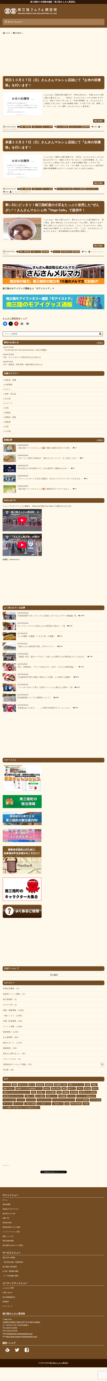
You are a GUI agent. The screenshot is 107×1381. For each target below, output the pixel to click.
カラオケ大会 (95, 1100)
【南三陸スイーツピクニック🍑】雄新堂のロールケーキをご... (44, 489)
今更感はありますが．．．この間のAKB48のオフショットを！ (44, 708)
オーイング (8, 1104)
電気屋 (7, 422)
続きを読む (98, 121)
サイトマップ (7, 1306)
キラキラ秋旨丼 (82, 1100)
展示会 (95, 1088)
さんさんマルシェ (75, 127)
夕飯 (33, 1092)
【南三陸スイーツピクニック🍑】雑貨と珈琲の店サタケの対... (44, 448)
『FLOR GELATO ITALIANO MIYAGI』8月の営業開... (25, 350)
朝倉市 (46, 1088)
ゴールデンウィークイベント (63, 1100)
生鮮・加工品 (10, 394)
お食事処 (8, 385)
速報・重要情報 (25, 127)
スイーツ (9, 403)
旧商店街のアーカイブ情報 (17, 1064)
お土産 (8, 399)
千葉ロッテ (30, 1096)
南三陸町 (74, 1092)
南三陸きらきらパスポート (13, 1096)
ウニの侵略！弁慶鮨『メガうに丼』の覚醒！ (36, 636)
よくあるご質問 (8, 1288)
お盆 (67, 1104)
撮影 (64, 1088)
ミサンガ (71, 1096)
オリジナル (18, 1104)
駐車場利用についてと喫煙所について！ (34, 698)
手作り (80, 1088)
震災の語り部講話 (9, 1257)
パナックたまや (9, 1100)
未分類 (8, 1070)
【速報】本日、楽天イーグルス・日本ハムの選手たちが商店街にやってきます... (51, 657)
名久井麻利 (51, 1092)
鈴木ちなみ (23, 1085)
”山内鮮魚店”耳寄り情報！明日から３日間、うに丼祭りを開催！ (44, 677)
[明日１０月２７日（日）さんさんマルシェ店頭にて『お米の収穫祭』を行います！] (22, 104)
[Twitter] (17, 1349)
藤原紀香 (40, 1085)
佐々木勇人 (40, 1096)
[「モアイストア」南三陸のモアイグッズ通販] (53, 309)
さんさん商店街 (62, 127)
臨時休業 (49, 1085)
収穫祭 (65, 1092)
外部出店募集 (11, 989)
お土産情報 (10, 1037)
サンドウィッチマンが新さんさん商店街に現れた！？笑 (41, 626)
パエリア (21, 1100)
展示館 (87, 1088)
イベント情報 (47, 127)
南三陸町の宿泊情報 (10, 1267)
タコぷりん (31, 1100)
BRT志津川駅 (76, 1104)
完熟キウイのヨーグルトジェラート (16, 1092)
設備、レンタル (8, 1236)
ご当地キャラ (58, 1104)
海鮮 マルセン (9, 1088)
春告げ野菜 (56, 1088)
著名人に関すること (14, 1054)
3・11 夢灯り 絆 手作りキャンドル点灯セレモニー (21, 1107)
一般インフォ (36, 127)
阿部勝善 (86, 127)
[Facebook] (27, 1349)
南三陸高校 (9, 999)
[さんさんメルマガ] (53, 283)
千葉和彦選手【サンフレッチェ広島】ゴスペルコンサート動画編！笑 (46, 616)
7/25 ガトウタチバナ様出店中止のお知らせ (22, 357)
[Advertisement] (53, 55)
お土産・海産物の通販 (10, 1271)
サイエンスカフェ (44, 1100)
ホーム (5, 1200)
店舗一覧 (6, 1218)
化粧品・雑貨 (10, 380)
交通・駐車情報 (12, 1021)
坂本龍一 (41, 1092)
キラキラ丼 (9, 1005)
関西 (14, 1085)
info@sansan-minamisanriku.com (19, 1334)
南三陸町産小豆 (66, 252)
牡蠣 (87, 1085)
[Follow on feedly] (7, 1349)
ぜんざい (56, 252)
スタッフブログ (11, 1059)
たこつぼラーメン (43, 1104)
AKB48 (86, 1104)
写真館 (7, 413)
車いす (31, 1085)
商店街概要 (6, 1204)
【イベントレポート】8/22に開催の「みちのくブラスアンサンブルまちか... (49, 479)
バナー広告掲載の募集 (10, 1276)
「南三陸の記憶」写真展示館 (13, 1262)
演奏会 (94, 1085)
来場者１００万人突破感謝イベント (29, 1088)
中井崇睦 (62, 1096)
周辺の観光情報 (8, 1241)
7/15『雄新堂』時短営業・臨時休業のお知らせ (23, 365)
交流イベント (51, 1096)
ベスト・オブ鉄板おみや (86, 1096)
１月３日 (7, 1085)
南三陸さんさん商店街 (88, 1092)
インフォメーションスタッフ (21, 192)
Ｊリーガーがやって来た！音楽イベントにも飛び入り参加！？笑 (45, 687)
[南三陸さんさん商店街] (31, 12)
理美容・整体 (10, 417)
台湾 (59, 1092)
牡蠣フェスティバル (76, 1085)
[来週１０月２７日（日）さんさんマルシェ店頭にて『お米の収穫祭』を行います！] (22, 166)
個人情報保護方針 (9, 1297)
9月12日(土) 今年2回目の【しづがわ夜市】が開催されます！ (43, 468)
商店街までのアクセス (11, 1209)
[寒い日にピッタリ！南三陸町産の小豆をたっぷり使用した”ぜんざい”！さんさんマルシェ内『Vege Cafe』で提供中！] (22, 229)
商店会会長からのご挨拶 (11, 1227)
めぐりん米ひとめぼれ (64, 189)
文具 (7, 408)
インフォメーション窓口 (11, 1232)
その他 (8, 431)
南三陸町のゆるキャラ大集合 (13, 1245)
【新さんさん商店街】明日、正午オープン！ (36, 646)
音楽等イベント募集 (14, 994)
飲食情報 (45, 252)
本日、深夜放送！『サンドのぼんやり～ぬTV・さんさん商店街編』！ (47, 667)
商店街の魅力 (7, 1223)
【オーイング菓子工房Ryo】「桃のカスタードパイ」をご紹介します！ (47, 458)
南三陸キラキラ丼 (9, 1214)
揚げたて (72, 1088)
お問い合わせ (7, 1292)
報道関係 (9, 1048)
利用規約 (6, 1302)
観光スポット (12, 1043)
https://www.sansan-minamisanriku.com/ (21, 1337)
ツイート (6, 1165)
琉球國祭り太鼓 (60, 1085)
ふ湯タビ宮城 (30, 1104)
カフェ (8, 389)
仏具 (7, 427)
